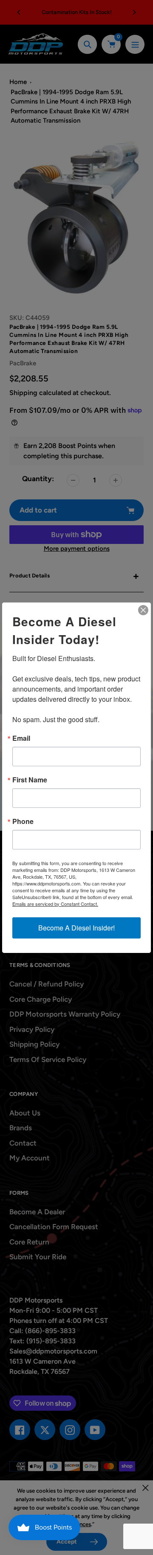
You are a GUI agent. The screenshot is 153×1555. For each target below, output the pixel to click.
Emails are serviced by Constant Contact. (55, 903)
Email (21, 738)
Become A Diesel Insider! (76, 928)
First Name (29, 779)
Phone (23, 821)
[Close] (143, 610)
